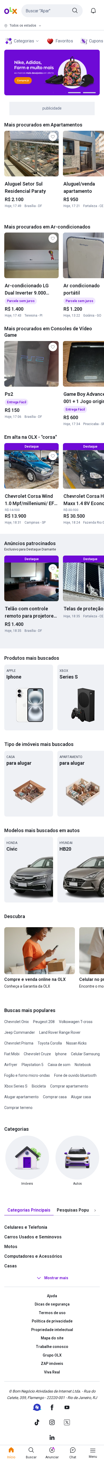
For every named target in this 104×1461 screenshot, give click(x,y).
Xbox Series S (15, 1086)
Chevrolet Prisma (18, 1043)
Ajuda (52, 1296)
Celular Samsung (85, 1054)
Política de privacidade (52, 1321)
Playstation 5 (32, 1065)
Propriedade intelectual (52, 1330)
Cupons (96, 40)
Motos (10, 1246)
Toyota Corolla (50, 1043)
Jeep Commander (19, 1032)
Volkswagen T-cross (76, 1022)
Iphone (61, 1054)
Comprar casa (55, 1097)
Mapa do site (52, 1338)
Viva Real (52, 1372)
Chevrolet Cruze (37, 1054)
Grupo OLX (52, 1355)
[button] (52, 10)
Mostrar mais (56, 1278)
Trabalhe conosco (52, 1346)
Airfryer (10, 1065)
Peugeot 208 (44, 1022)
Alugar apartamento (21, 1097)
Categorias (24, 40)
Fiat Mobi (11, 1054)
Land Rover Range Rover (60, 1032)
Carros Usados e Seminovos (33, 1236)
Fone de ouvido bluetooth (75, 1075)
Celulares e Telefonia (25, 1227)
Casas (10, 1265)
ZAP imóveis (52, 1363)
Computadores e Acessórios (33, 1256)
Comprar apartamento (69, 1086)
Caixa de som (59, 1065)
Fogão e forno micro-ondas (27, 1075)
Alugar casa (81, 1097)
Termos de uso (52, 1313)
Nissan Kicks (76, 1043)
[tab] (29, 1210)
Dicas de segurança (52, 1304)
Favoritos (64, 40)
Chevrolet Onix (16, 1022)
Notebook (83, 1065)
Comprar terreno (18, 1107)
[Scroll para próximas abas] (95, 1210)
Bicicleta (39, 1086)
